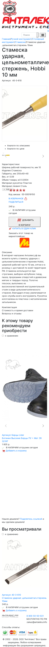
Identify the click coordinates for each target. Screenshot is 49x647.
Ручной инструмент (21, 39)
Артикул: (6, 80)
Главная (6, 39)
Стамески (20, 42)
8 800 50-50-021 (35, 616)
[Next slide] (43, 156)
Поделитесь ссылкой (31, 519)
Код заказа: (14, 194)
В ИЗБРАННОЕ (16, 198)
